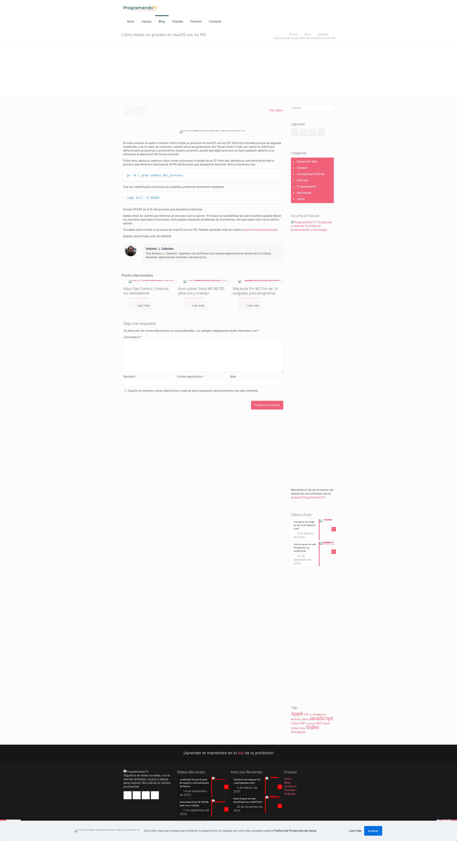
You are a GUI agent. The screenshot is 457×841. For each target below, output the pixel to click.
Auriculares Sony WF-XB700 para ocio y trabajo (201, 291)
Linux (295, 723)
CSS (306, 714)
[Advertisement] (228, 72)
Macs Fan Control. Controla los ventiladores (146, 291)
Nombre (130, 376)
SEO (319, 723)
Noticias (302, 180)
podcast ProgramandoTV (308, 497)
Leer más (355, 830)
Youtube (289, 790)
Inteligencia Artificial (310, 174)
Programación (306, 186)
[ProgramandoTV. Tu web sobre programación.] (140, 8)
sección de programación (260, 229)
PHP (302, 723)
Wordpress (298, 732)
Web (233, 376)
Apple (297, 714)
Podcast (289, 793)
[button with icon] (128, 795)
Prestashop (311, 724)
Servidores (304, 193)
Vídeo (301, 199)
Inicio (288, 779)
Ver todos (276, 110)
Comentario (133, 337)
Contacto (290, 786)
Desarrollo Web (307, 161)
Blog (308, 34)
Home (293, 34)
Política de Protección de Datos (295, 830)
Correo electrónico (190, 376)
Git (311, 715)
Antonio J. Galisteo (160, 249)
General (323, 34)
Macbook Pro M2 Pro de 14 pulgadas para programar (255, 291)
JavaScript (320, 718)
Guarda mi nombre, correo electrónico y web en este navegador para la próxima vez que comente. (193, 390)
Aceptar (373, 831)
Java (304, 719)
